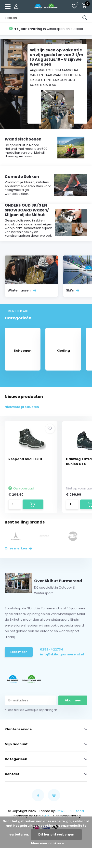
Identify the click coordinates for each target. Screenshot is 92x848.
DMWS (60, 811)
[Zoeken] (84, 17)
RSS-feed (76, 811)
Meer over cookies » (47, 843)
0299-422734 (51, 649)
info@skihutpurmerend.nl (57, 654)
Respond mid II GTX (25, 459)
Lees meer (18, 652)
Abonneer (73, 700)
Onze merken (16, 548)
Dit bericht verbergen (56, 834)
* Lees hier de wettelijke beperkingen (31, 710)
